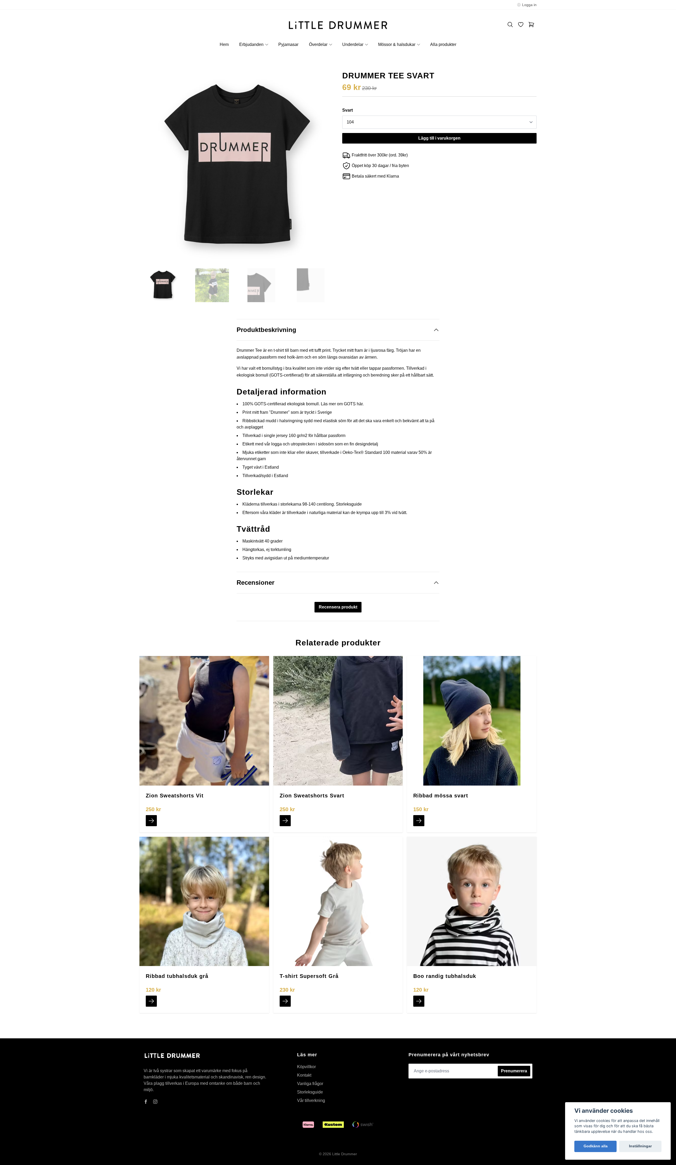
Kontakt (304, 1075)
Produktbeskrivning (266, 329)
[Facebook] (146, 1102)
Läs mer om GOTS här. (342, 404)
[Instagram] (155, 1102)
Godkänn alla (596, 1146)
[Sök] (510, 24)
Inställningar (640, 1146)
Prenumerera (514, 1071)
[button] (324, 170)
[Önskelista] (520, 24)
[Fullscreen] (236, 168)
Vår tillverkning (311, 1100)
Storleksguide (349, 504)
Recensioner (255, 582)
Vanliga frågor (310, 1083)
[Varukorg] (531, 24)
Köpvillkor (306, 1066)
